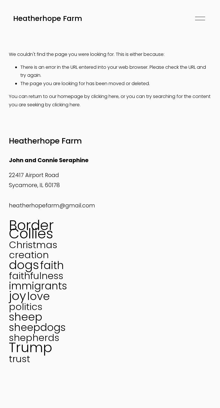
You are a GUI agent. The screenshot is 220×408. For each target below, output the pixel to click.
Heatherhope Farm (47, 18)
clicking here (105, 96)
